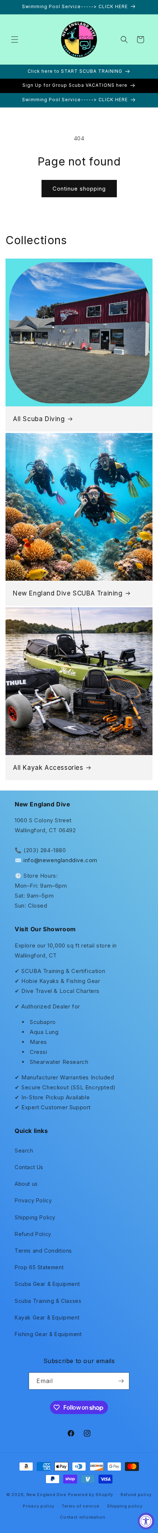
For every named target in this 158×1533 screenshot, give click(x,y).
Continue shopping (79, 188)
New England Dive (46, 1494)
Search (24, 1150)
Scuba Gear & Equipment (47, 1284)
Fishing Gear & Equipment (48, 1334)
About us (26, 1184)
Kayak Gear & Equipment (47, 1317)
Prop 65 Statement (39, 1267)
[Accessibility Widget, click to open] (146, 1521)
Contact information (82, 1517)
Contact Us (29, 1167)
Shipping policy (125, 1506)
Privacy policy (38, 1506)
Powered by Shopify (91, 1494)
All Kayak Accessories (48, 767)
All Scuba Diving (39, 419)
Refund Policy (33, 1234)
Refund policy (136, 1494)
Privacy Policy (33, 1200)
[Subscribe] (121, 1381)
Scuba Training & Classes (48, 1301)
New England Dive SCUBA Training (68, 593)
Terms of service (81, 1506)
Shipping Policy (35, 1217)
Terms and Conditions (43, 1250)
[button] (15, 39)
